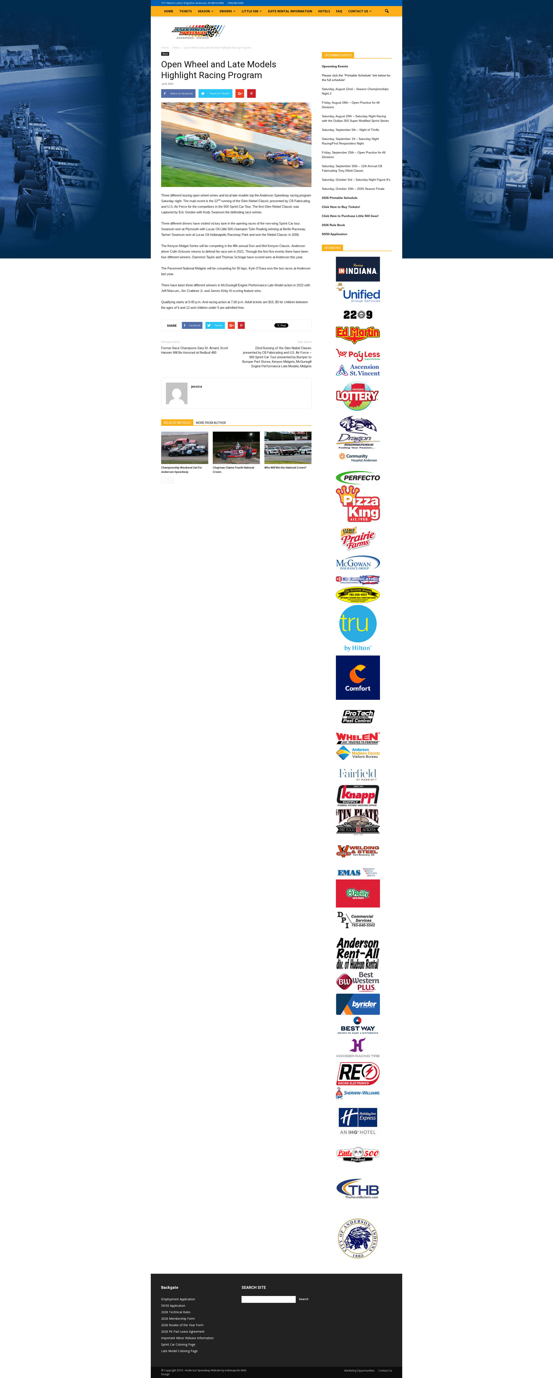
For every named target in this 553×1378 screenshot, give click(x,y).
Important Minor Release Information (187, 1338)
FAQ (339, 11)
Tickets (185, 11)
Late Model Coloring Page (179, 1351)
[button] (386, 11)
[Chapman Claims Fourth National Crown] (236, 448)
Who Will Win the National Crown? (285, 467)
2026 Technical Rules (176, 1312)
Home (168, 11)
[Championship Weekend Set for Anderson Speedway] (184, 448)
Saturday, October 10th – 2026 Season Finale (353, 188)
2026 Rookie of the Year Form (182, 1325)
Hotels (324, 11)
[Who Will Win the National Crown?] (287, 448)
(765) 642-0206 (235, 3)
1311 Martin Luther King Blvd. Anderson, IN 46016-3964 (192, 3)
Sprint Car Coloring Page (178, 1344)
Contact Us (358, 11)
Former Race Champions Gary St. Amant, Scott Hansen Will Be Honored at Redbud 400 (194, 350)
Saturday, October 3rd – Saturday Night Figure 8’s (356, 179)
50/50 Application (173, 1306)
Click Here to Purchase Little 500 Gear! (350, 216)
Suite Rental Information (290, 11)
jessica (196, 386)
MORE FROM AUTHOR (211, 422)
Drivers (226, 11)
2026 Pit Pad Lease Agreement (183, 1331)
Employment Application (178, 1299)
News (165, 53)
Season (204, 11)
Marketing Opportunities (359, 1370)
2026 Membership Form (178, 1318)
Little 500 (250, 11)
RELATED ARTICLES (177, 422)
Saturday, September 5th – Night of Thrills (350, 129)
